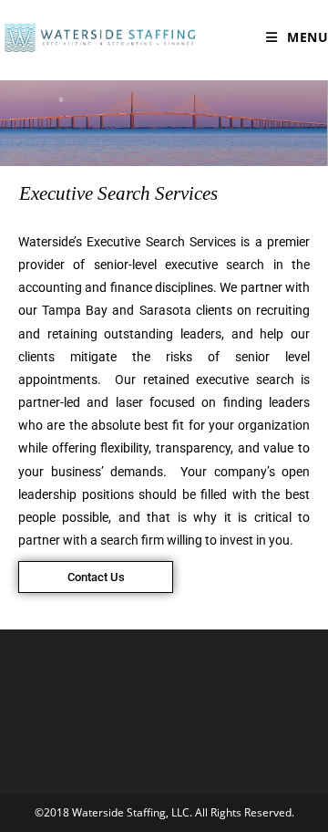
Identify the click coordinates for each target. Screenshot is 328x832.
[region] (164, 123)
